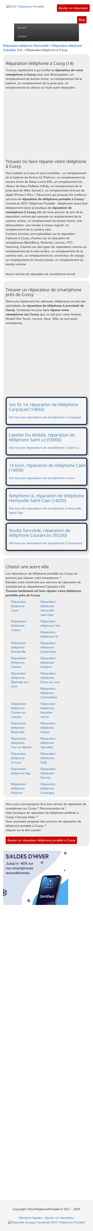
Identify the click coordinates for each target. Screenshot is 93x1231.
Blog (82, 19)
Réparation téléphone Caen (18, 606)
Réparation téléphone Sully (48, 758)
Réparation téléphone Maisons (18, 788)
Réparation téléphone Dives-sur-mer (50, 678)
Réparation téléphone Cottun (48, 728)
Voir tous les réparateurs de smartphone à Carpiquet (45, 417)
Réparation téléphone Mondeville (18, 647)
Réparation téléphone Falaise (18, 662)
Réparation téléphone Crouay (18, 758)
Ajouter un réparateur (73, 8)
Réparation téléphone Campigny (48, 788)
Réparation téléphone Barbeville (18, 728)
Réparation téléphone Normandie (26, 45)
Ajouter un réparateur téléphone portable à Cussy (41, 840)
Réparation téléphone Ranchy (48, 773)
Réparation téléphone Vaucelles (48, 743)
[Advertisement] (46, 124)
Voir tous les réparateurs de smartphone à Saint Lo (44, 447)
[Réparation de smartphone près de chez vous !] (25, 4)
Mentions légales (30, 1217)
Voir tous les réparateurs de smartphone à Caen (42, 478)
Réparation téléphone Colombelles (48, 693)
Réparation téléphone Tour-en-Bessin (21, 743)
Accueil (22, 27)
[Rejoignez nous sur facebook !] (46, 1222)
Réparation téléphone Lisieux (18, 626)
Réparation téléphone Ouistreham (48, 647)
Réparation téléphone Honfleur (48, 662)
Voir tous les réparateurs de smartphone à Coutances (45, 543)
